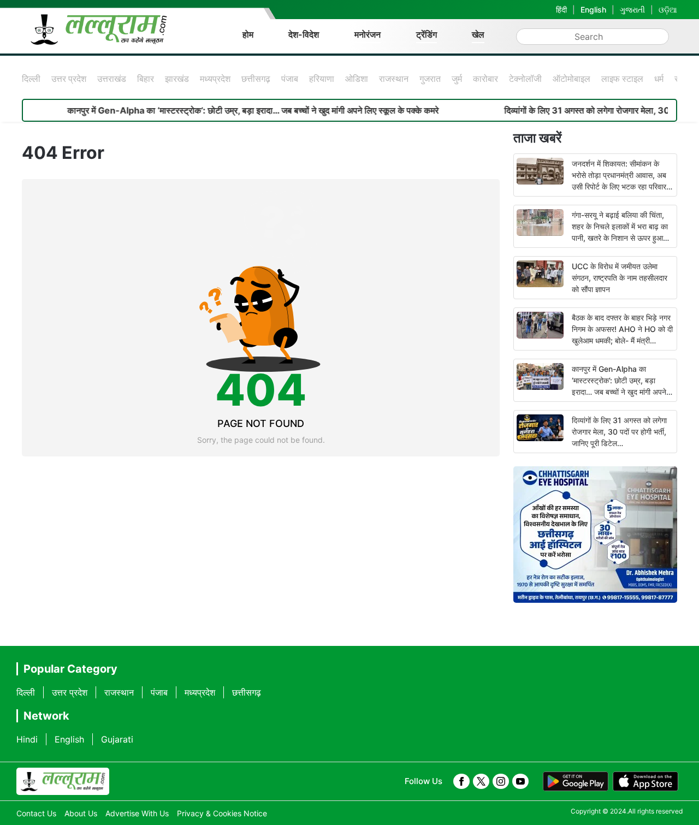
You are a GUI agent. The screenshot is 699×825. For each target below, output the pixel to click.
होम (247, 34)
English (593, 9)
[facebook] (461, 781)
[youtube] (520, 781)
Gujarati (117, 739)
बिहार (145, 78)
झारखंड (177, 78)
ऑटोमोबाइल (571, 78)
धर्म (659, 78)
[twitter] (481, 781)
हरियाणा (321, 78)
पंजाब (289, 78)
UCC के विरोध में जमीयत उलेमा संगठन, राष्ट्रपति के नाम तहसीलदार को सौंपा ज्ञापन (619, 278)
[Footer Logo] (62, 781)
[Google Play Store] (575, 781)
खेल (478, 34)
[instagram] (500, 781)
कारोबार (485, 78)
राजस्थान (393, 78)
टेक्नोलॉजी (525, 78)
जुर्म (457, 78)
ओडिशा (356, 78)
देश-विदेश (303, 34)
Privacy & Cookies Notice (222, 813)
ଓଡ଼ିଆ (668, 9)
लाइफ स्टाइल (622, 78)
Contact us (36, 813)
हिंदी (561, 9)
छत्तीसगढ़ (255, 78)
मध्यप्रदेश (215, 78)
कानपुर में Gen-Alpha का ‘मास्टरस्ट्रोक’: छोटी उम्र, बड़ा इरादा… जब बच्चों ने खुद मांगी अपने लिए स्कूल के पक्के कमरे (233, 110)
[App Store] (645, 781)
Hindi (27, 739)
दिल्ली (31, 78)
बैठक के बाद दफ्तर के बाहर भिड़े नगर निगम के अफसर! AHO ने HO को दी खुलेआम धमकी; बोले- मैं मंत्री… (622, 329)
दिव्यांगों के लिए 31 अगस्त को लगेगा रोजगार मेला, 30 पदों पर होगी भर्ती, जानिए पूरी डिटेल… (619, 432)
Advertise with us (137, 813)
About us (80, 813)
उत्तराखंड (111, 78)
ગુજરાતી (632, 9)
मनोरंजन (367, 34)
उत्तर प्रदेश (68, 78)
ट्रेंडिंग (426, 34)
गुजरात (430, 78)
